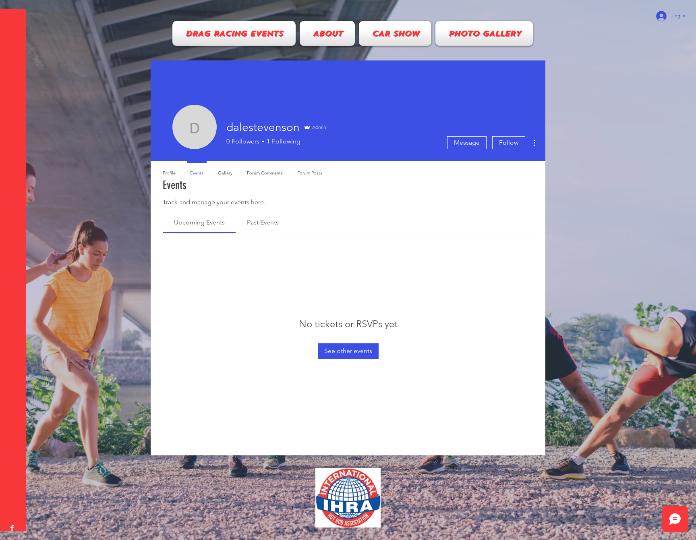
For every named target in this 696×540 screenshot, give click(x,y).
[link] (199, 222)
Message (467, 142)
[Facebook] (12, 528)
